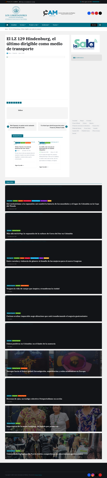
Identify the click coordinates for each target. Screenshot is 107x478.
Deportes (21, 200)
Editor (9, 53)
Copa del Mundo (76, 123)
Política (41, 258)
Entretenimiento (27, 200)
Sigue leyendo (19, 165)
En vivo (94, 25)
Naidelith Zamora (86, 130)
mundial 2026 (76, 130)
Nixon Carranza (96, 130)
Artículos (18, 142)
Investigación (44, 200)
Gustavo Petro (96, 125)
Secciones (22, 25)
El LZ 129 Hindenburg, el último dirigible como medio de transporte (25, 29)
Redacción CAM (44, 152)
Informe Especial (36, 200)
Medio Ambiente (24, 285)
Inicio (6, 29)
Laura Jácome (88, 128)
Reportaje (46, 258)
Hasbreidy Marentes (77, 128)
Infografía (27, 258)
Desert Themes (38, 475)
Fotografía (15, 395)
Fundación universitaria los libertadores (81, 125)
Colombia (89, 120)
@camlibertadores (79, 57)
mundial (95, 128)
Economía (18, 313)
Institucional (45, 25)
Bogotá (82, 120)
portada (74, 133)
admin (10, 291)
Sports (49, 200)
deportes (91, 123)
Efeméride (15, 53)
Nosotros (55, 25)
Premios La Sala (33, 25)
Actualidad (14, 25)
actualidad (75, 120)
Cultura (23, 142)
